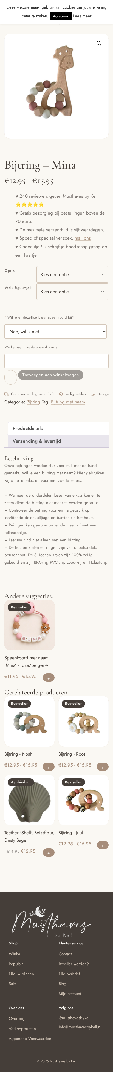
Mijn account (70, 994)
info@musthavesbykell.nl (80, 1027)
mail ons (83, 238)
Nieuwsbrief (69, 974)
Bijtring (33, 402)
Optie (10, 270)
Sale (12, 984)
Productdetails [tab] (28, 428)
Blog (62, 984)
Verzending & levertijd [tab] (37, 441)
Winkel (15, 954)
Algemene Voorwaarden (30, 1039)
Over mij (16, 1018)
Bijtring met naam (68, 402)
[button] (99, 43)
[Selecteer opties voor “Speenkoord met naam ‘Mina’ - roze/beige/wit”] (49, 677)
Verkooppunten (22, 1029)
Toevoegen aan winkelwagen (50, 375)
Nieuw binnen (21, 974)
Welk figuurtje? (18, 287)
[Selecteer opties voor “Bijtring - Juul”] (103, 845)
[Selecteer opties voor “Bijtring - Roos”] (103, 767)
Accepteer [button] (60, 16)
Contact (65, 954)
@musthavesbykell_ (75, 1018)
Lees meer (82, 16)
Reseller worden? (74, 964)
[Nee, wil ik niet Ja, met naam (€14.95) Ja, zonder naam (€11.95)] (55, 331)
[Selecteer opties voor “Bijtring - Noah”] (49, 767)
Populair (16, 964)
